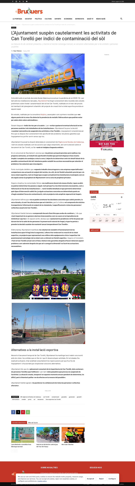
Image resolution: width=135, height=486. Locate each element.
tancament (40, 399)
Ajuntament (43, 101)
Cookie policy (42, 481)
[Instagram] (16, 1)
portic (29, 399)
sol (34, 399)
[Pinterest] (23, 412)
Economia (68, 19)
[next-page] (16, 450)
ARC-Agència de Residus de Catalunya (30, 397)
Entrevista (79, 19)
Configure (112, 479)
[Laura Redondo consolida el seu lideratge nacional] (22, 435)
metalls (24, 399)
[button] (121, 19)
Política (38, 19)
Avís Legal (86, 484)
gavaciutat (72, 397)
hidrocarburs (15, 399)
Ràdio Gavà (100, 19)
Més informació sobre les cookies (114, 484)
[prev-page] (12, 450)
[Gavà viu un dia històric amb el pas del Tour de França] (47, 435)
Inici (12, 24)
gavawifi (79, 397)
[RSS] (19, 1)
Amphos (43, 115)
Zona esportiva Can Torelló (53, 399)
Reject (101, 479)
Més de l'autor (33, 423)
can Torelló (46, 397)
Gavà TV (90, 19)
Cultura (48, 19)
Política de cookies (96, 484)
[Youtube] (26, 1)
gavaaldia (64, 397)
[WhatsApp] (28, 412)
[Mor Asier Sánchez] (73, 435)
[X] (23, 1)
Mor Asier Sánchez (68, 444)
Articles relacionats (19, 423)
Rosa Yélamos (18, 51)
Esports (58, 19)
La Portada (17, 19)
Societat (28, 19)
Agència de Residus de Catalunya (71, 142)
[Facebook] (12, 1)
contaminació (55, 397)
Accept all (90, 479)
